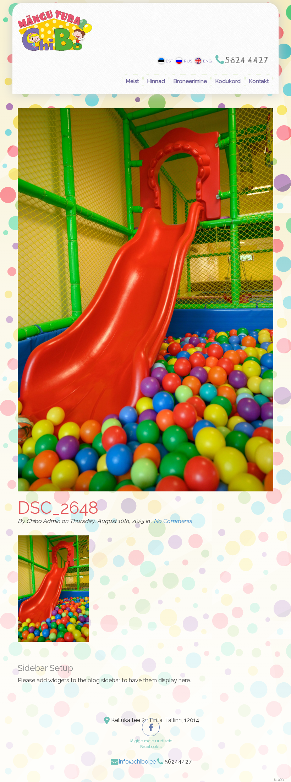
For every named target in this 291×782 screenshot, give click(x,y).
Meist (132, 81)
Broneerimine (190, 81)
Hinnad (156, 81)
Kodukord (228, 81)
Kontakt (259, 81)
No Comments (173, 521)
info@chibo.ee (137, 761)
